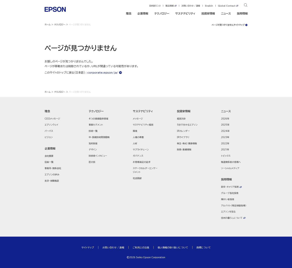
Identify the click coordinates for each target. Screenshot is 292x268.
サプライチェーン (141, 150)
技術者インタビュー (98, 156)
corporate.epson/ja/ (102, 72)
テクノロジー (161, 13)
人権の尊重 (138, 137)
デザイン (93, 150)
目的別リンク (155, 6)
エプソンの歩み (52, 174)
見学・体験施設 (52, 181)
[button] (58, 111)
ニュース (226, 13)
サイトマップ (87, 247)
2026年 (225, 119)
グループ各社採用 (229, 193)
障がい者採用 (227, 199)
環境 (135, 131)
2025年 (225, 125)
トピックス (225, 156)
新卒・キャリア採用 (230, 187)
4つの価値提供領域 (98, 119)
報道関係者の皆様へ (231, 162)
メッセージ (138, 119)
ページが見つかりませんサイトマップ (228, 25)
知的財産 (93, 143)
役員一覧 (49, 162)
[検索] (245, 5)
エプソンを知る (228, 212)
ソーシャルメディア (230, 168)
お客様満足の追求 (141, 162)
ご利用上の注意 (141, 247)
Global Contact (226, 6)
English (209, 6)
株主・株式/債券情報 (187, 143)
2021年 (225, 150)
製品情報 (170, 6)
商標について (204, 247)
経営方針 (181, 119)
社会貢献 (137, 178)
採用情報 (242, 13)
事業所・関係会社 (53, 168)
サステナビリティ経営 (143, 125)
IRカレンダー (183, 131)
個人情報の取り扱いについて (173, 247)
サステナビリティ (185, 13)
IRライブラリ (183, 137)
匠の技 (92, 162)
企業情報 (142, 13)
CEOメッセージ (52, 119)
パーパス (49, 131)
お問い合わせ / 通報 (190, 6)
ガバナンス (138, 156)
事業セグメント (96, 125)
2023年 (225, 137)
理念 (128, 13)
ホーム (48, 24)
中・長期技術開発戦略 (99, 137)
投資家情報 (208, 13)
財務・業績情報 (184, 150)
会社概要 (49, 156)
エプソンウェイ (51, 125)
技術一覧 (93, 131)
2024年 (225, 131)
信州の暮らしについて (231, 218)
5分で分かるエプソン (187, 125)
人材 (135, 143)
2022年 (225, 143)
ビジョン (49, 137)
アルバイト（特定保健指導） (233, 206)
